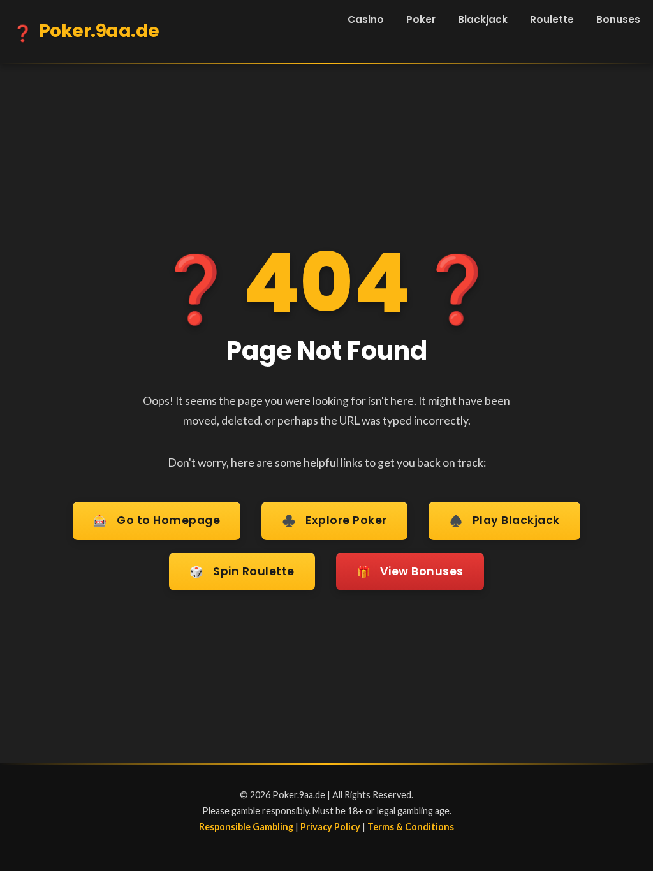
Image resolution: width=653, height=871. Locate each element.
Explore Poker (334, 521)
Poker (421, 19)
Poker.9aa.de (86, 31)
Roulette (552, 19)
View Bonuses (410, 572)
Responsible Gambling (246, 826)
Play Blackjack (504, 521)
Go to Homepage (156, 521)
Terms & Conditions (410, 826)
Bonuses (618, 19)
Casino (366, 19)
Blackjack (483, 19)
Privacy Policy (330, 826)
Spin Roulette (242, 572)
